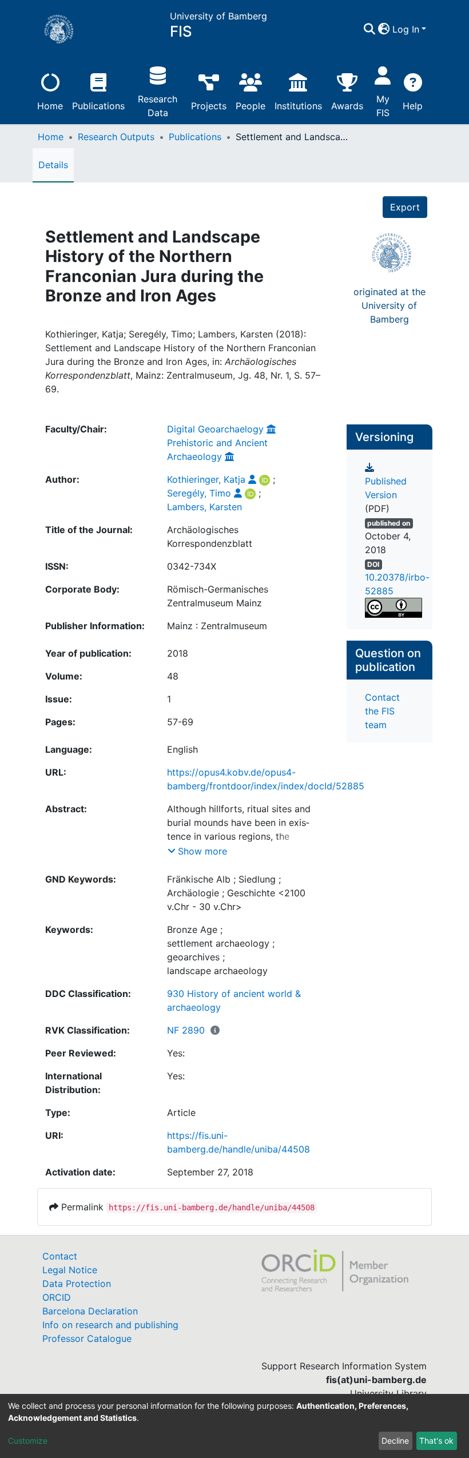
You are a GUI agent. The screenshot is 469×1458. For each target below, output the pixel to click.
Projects (208, 106)
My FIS (382, 105)
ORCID (56, 1297)
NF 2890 (186, 1030)
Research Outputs (116, 136)
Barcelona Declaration (90, 1311)
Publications (98, 106)
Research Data (157, 105)
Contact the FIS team (382, 711)
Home (50, 106)
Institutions (298, 106)
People (250, 106)
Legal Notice (69, 1270)
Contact (59, 1256)
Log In (405, 29)
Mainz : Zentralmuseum (217, 625)
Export (405, 207)
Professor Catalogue (87, 1338)
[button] (384, 29)
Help (413, 106)
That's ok (436, 1440)
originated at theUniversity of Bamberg (389, 305)
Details (53, 164)
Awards (347, 106)
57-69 (180, 722)
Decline (395, 1440)
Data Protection (76, 1283)
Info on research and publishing (110, 1324)
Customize (27, 1440)
